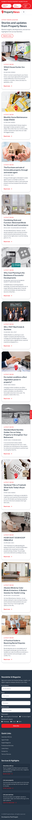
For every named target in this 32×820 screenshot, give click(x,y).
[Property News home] (10, 12)
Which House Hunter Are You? (14, 68)
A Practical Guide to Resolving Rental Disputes (14, 641)
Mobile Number (5, 707)
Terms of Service (6, 754)
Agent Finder (5, 740)
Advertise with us (5, 5)
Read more (7, 86)
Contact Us (4, 751)
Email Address (5, 685)
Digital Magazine (6, 742)
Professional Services (7, 745)
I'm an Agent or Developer (10, 716)
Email (13, 721)
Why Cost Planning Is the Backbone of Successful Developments (14, 275)
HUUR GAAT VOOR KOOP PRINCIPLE (14, 539)
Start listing (7, 788)
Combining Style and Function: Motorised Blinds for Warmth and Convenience (16, 222)
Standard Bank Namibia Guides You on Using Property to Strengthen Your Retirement (15, 433)
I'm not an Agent (25, 716)
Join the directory (8, 802)
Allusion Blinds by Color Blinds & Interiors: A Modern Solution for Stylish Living (15, 590)
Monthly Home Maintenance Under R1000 (15, 118)
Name (2, 692)
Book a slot (6, 773)
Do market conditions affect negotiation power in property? (15, 379)
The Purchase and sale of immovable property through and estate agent (16, 170)
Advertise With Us (6, 737)
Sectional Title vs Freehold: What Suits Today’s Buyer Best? (15, 487)
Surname (3, 699)
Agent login (25, 5)
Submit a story (7, 36)
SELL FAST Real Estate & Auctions (14, 328)
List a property (16, 5)
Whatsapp (6, 721)
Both (20, 721)
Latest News (4, 748)
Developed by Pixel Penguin (9, 817)
